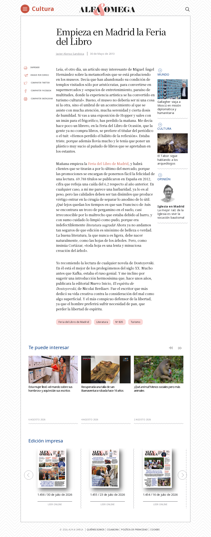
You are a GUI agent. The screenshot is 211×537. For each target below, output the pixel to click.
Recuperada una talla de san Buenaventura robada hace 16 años (102, 388)
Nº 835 (119, 322)
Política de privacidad (134, 529)
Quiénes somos (95, 529)
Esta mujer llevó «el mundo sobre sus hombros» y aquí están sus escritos (50, 388)
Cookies (154, 529)
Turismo (136, 322)
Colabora (113, 529)
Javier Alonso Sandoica (70, 54)
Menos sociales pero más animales (157, 388)
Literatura (102, 322)
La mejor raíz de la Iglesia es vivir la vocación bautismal (170, 213)
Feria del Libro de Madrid (108, 163)
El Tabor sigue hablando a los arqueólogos (167, 159)
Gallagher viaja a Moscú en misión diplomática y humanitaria (169, 107)
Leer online (55, 504)
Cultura (43, 9)
